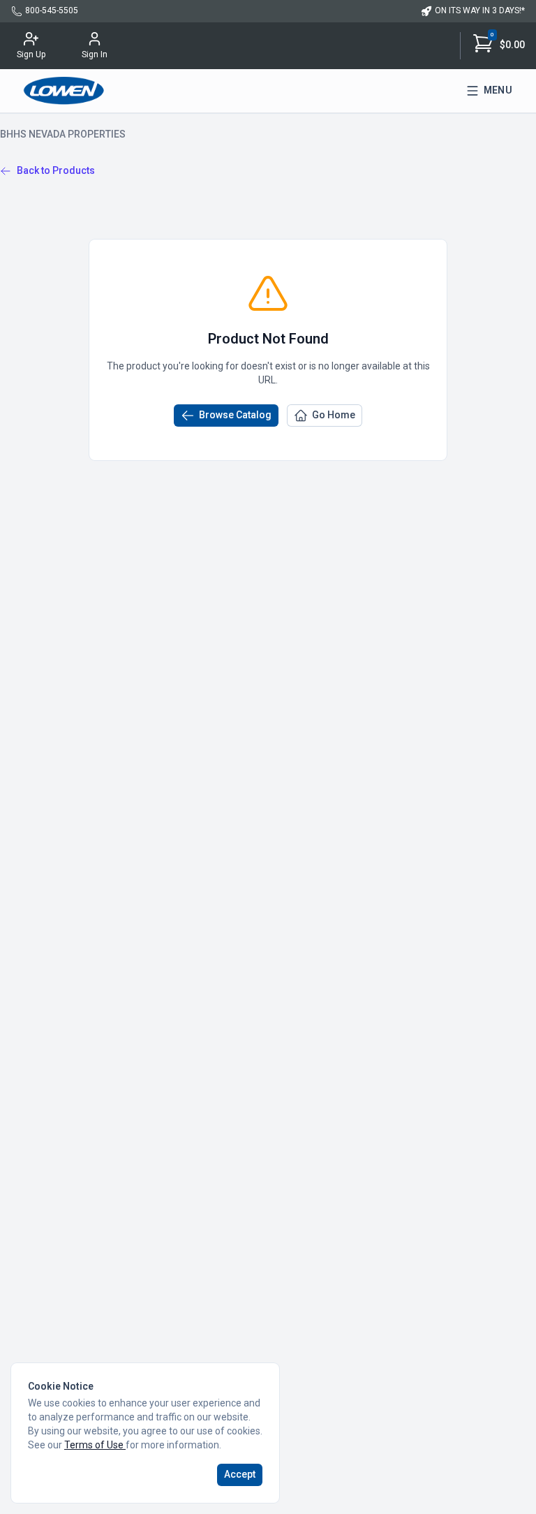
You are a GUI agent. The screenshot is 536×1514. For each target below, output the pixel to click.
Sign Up (31, 54)
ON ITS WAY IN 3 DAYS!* (480, 10)
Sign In (94, 54)
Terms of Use (95, 1444)
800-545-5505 (51, 10)
